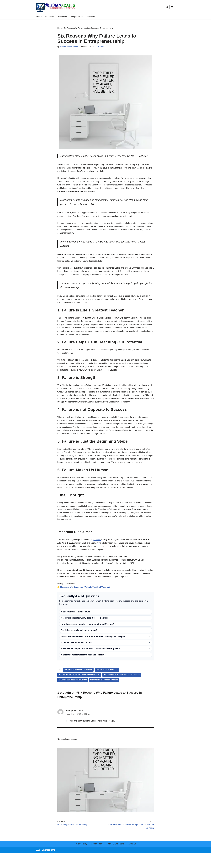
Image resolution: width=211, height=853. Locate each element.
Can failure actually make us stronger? (79, 630)
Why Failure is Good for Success (104, 680)
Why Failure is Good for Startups (73, 680)
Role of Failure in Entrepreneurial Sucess (122, 675)
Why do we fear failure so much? (76, 612)
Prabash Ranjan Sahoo (69, 47)
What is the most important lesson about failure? (84, 655)
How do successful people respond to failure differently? (87, 624)
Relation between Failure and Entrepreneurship (79, 675)
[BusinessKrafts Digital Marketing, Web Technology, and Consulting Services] (55, 7)
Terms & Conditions (115, 844)
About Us (132, 844)
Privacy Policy (81, 844)
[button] (53, 16)
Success (101, 47)
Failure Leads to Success (106, 670)
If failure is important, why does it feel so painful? (84, 618)
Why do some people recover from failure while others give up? (91, 648)
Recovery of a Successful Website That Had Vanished (85, 587)
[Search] (167, 7)
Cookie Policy (97, 844)
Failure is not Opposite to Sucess (78, 670)
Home (39, 17)
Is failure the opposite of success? (77, 642)
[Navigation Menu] (172, 7)
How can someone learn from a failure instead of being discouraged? (93, 636)
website (97, 540)
